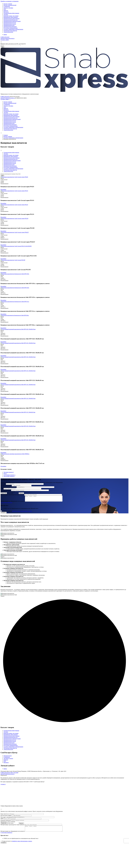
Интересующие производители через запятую (12, 494)
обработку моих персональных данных (22, 511)
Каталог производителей (10, 5)
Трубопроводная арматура (10, 30)
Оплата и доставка (8, 7)
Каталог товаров (8, 3)
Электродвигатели (8, 32)
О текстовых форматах (6, 502)
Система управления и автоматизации (13, 29)
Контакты (6, 11)
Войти (5, 34)
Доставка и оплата (8, 758)
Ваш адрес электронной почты (8, 487)
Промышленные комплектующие (12, 21)
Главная (6, 135)
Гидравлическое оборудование (11, 13)
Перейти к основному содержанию (10, 1)
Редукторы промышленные (11, 28)
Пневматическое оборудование (11, 18)
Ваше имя (3, 484)
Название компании (6, 490)
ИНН (2, 488)
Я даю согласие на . (17, 511)
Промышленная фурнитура (10, 20)
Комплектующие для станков (11, 15)
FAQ (5, 9)
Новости (6, 10)
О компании (7, 6)
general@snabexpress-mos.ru (7, 38)
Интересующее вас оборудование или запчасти (13, 501)
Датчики (6, 14)
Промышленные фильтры (10, 26)
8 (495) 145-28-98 (14, 772)
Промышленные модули (10, 22)
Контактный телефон (6, 485)
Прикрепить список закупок (8, 491)
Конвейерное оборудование (11, 17)
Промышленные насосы (10, 24)
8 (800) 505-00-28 (5, 37)
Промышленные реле (9, 25)
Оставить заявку (5, 39)
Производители (8, 755)
